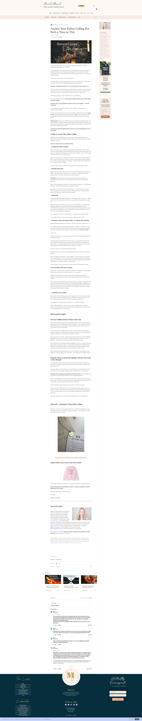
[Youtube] (74, 704)
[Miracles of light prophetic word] (89, 579)
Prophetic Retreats (23, 691)
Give (23, 695)
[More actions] (91, 24)
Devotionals (53, 17)
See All (96, 572)
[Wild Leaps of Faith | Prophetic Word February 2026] (71, 579)
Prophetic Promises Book (23, 690)
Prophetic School (23, 706)
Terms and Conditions (71, 709)
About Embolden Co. (23, 705)
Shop (23, 688)
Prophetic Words (62, 17)
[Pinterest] (76, 704)
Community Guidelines (23, 711)
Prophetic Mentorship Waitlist (23, 708)
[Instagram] (66, 704)
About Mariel (23, 685)
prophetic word (54, 556)
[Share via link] (59, 563)
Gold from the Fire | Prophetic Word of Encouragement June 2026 (52, 586)
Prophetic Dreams (72, 17)
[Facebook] (71, 704)
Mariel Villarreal (52, 4)
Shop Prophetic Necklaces (23, 693)
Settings (131, 719)
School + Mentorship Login (23, 715)
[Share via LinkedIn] (56, 563)
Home (23, 683)
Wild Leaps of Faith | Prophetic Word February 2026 (71, 586)
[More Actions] (91, 611)
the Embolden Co (106, 46)
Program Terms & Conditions (23, 710)
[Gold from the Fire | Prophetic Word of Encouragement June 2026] (53, 579)
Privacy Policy (70, 711)
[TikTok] (68, 704)
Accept (137, 719)
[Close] (140, 719)
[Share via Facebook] (51, 563)
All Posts (47, 17)
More (79, 17)
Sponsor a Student (23, 713)
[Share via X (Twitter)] (53, 563)
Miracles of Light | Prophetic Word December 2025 (88, 586)
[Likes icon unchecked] (54, 625)
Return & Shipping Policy (70, 708)
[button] (96, 9)
